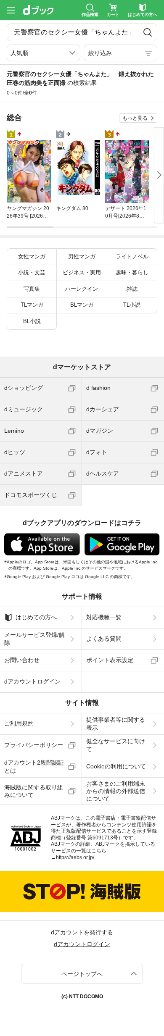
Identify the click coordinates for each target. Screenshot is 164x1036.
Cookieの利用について (116, 766)
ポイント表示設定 (109, 660)
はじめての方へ (36, 617)
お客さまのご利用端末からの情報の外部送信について (115, 791)
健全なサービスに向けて (115, 745)
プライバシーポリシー (33, 745)
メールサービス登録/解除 (34, 638)
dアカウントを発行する (82, 932)
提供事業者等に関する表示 (115, 723)
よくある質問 (104, 638)
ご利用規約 (19, 723)
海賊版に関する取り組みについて (33, 791)
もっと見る (135, 118)
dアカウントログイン (32, 681)
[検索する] (147, 32)
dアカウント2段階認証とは (34, 766)
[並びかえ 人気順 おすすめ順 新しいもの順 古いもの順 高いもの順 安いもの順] (43, 53)
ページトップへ (82, 973)
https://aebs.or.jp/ (75, 857)
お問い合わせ (22, 660)
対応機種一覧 (104, 617)
